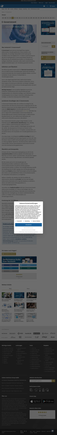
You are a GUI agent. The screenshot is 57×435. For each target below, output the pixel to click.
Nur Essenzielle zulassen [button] (28, 227)
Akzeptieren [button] (29, 224)
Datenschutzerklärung (29, 232)
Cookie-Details (21, 232)
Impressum (36, 232)
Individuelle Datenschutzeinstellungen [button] (28, 229)
